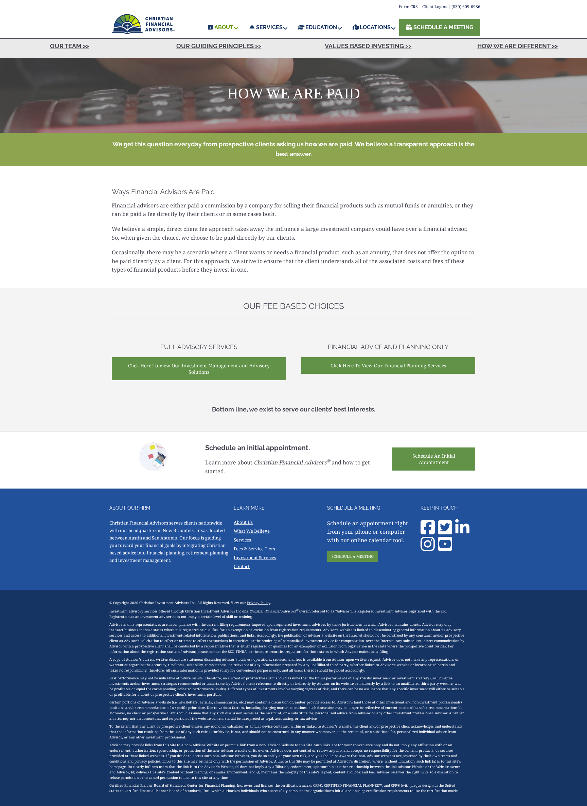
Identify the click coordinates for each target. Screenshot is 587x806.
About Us (243, 522)
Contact (242, 566)
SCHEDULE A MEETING (353, 556)
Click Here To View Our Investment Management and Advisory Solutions (199, 368)
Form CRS (408, 7)
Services (242, 540)
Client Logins (434, 7)
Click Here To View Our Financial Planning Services (388, 365)
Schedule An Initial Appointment (433, 459)
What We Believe (252, 531)
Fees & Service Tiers (254, 549)
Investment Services (255, 557)
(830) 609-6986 (465, 7)
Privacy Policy (258, 602)
